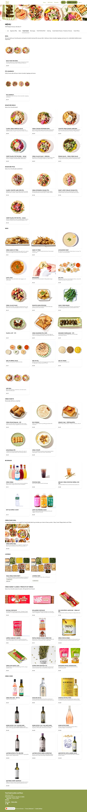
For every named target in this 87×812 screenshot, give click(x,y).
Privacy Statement (29, 808)
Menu (44, 2)
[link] (13, 31)
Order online (14, 802)
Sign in (80, 2)
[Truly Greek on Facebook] (6, 804)
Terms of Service (20, 808)
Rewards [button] (56, 2)
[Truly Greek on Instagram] (7, 804)
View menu (7, 802)
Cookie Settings (38, 808)
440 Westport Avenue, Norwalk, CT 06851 (14, 796)
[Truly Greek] (7, 2)
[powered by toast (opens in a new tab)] (10, 808)
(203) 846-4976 (9, 795)
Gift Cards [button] (50, 2)
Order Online (72, 2)
